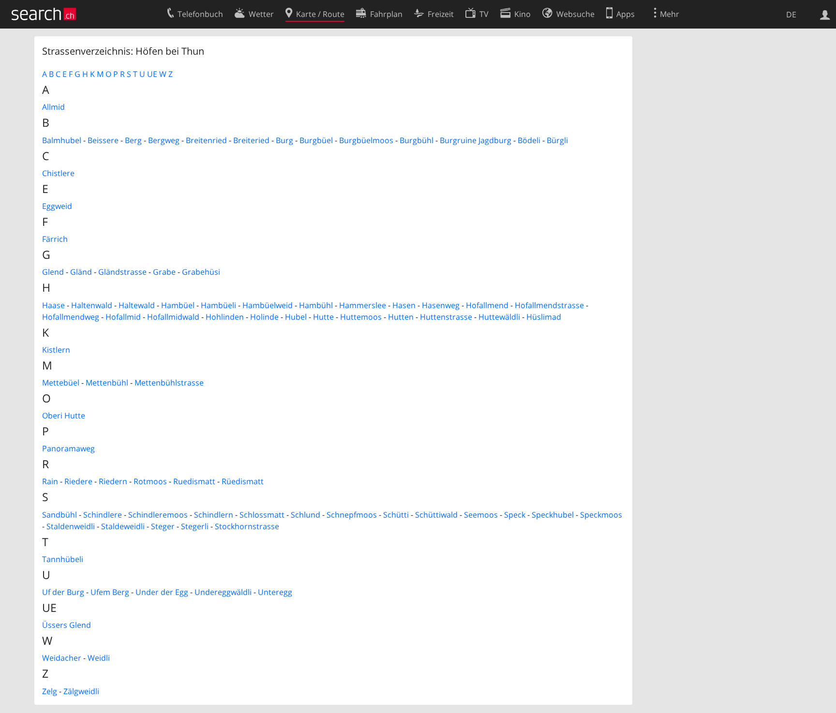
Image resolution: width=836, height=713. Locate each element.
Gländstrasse (122, 272)
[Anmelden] (825, 14)
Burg (284, 140)
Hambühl (316, 305)
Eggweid (57, 206)
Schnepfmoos (352, 514)
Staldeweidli (123, 526)
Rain (50, 481)
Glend (53, 272)
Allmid (53, 107)
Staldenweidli (70, 526)
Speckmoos (601, 514)
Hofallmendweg (70, 317)
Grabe (164, 272)
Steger (163, 526)
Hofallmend (487, 305)
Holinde (264, 317)
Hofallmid (123, 317)
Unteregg (275, 592)
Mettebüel (60, 382)
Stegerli (195, 526)
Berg (133, 140)
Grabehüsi (201, 272)
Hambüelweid (267, 305)
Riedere (78, 481)
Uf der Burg (63, 592)
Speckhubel (553, 514)
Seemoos (481, 514)
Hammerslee (362, 305)
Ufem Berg (109, 592)
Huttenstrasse (446, 317)
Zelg (49, 691)
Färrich (55, 239)
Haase (53, 305)
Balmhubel (61, 140)
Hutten (401, 317)
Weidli (99, 658)
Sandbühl (59, 514)
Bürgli (557, 140)
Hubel (296, 317)
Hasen (404, 305)
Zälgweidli (81, 691)
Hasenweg (441, 305)
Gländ (81, 272)
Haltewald (137, 305)
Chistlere (58, 173)
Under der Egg (161, 592)
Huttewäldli (499, 317)
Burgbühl (416, 140)
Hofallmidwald (173, 317)
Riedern (113, 481)
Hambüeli (218, 305)
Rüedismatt (243, 481)
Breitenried (206, 140)
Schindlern (213, 514)
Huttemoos (361, 317)
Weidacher (61, 658)
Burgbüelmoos (366, 140)
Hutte (323, 317)
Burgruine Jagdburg (475, 140)
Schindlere (102, 514)
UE (152, 74)
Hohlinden (225, 317)
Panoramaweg (68, 448)
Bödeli (529, 140)
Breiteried (251, 140)
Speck (514, 514)
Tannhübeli (62, 559)
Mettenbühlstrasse (169, 382)
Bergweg (163, 140)
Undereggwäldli (223, 592)
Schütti (396, 514)
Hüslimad (543, 317)
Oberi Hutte (63, 415)
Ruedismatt (194, 481)
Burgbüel (316, 140)
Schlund (305, 514)
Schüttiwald (436, 514)
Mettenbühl (107, 382)
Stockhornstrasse (247, 526)
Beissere (103, 140)
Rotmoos (150, 481)
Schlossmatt (261, 514)
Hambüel (177, 305)
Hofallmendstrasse (549, 305)
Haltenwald (91, 305)
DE (791, 14)
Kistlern (56, 349)
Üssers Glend (66, 625)
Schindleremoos (158, 514)
